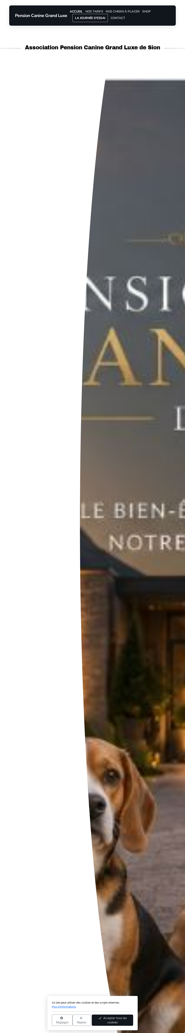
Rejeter (82, 1022)
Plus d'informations (64, 1006)
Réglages (62, 1022)
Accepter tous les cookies (115, 1020)
